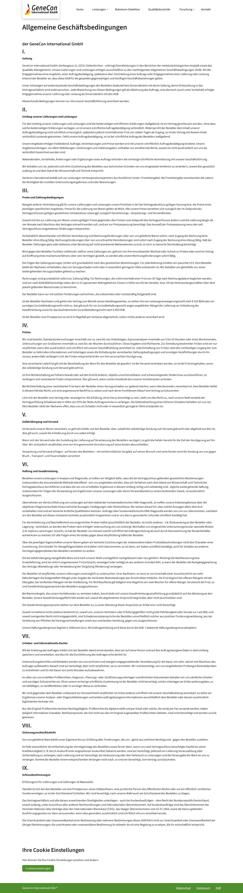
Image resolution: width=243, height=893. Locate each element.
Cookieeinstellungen (38, 868)
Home (79, 9)
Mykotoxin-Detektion (127, 9)
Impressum (203, 888)
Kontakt (206, 9)
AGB (218, 888)
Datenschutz (183, 888)
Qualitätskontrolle (159, 9)
